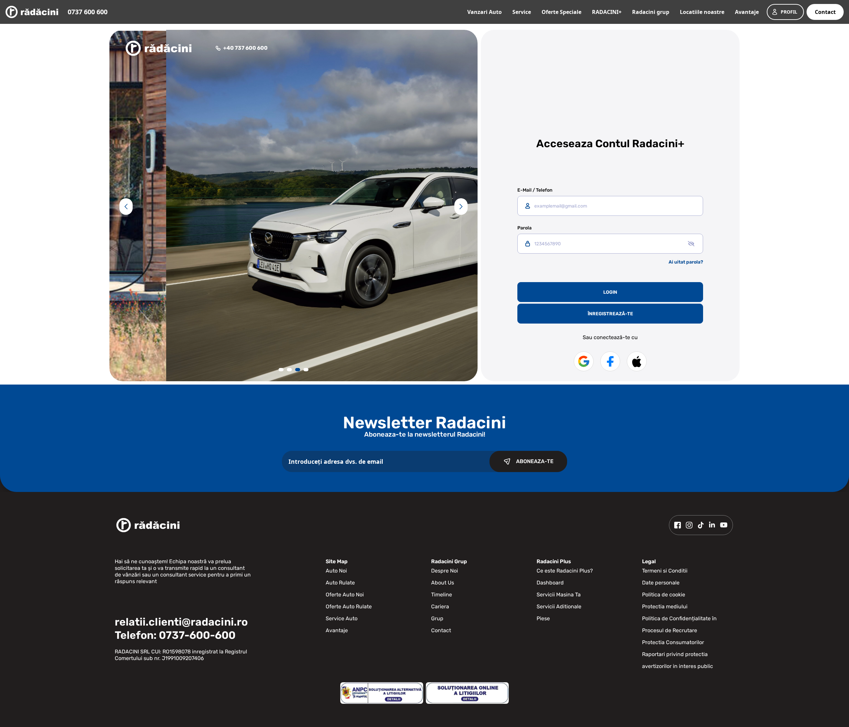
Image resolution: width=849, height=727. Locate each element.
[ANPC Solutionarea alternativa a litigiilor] (381, 693)
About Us (442, 582)
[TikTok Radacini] (700, 525)
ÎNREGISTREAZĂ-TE (610, 314)
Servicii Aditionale (559, 606)
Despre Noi (444, 571)
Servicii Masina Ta (559, 594)
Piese (543, 618)
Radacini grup (650, 12)
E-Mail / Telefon (535, 190)
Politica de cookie (663, 594)
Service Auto (342, 618)
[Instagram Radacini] (689, 525)
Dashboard (550, 582)
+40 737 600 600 (245, 48)
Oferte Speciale (561, 12)
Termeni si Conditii (664, 571)
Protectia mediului (664, 606)
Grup (437, 618)
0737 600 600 (87, 11)
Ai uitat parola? (686, 262)
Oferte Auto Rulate (349, 606)
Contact (825, 12)
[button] (126, 206)
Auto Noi (336, 571)
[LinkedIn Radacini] (712, 525)
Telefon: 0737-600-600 (175, 635)
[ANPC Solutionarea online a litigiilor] (467, 693)
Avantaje (747, 12)
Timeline (441, 594)
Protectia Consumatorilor (673, 642)
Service (521, 12)
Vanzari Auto (484, 12)
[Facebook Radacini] (677, 525)
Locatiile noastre (702, 12)
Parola (524, 228)
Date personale (661, 582)
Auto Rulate (340, 582)
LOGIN (610, 292)
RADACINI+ (606, 12)
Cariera (440, 606)
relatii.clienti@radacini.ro (181, 622)
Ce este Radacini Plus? (565, 571)
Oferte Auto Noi (345, 594)
